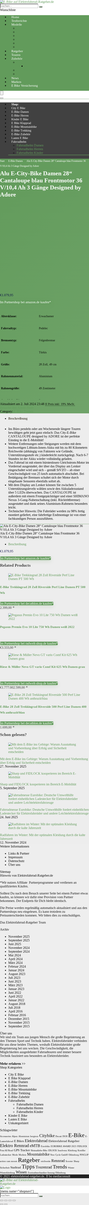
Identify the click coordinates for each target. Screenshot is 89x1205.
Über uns (14, 864)
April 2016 (15, 1011)
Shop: (15, 104)
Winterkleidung (7, 1173)
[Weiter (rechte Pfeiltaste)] (5, 1204)
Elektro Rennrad (14, 1145)
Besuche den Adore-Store (17, 407)
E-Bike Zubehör (20, 134)
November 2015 (19, 1022)
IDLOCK (52, 1150)
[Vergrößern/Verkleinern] (1, 1200)
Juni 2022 (14, 992)
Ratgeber (29, 1160)
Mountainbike (26, 32)
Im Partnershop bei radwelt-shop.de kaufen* (29, 643)
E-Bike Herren (20, 115)
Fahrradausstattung (29, 70)
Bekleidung (24, 62)
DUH (65, 1136)
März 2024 (15, 962)
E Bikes (19, 1141)
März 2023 (15, 985)
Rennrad (22, 43)
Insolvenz (62, 1150)
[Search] (1, 98)
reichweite (46, 1161)
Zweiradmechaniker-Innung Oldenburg (47, 1173)
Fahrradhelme (34, 66)
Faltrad (21, 35)
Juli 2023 (14, 977)
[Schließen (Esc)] (14, 1200)
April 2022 (15, 996)
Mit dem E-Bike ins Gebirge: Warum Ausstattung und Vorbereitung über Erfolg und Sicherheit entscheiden (44, 760)
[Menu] (1, 93)
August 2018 (16, 1004)
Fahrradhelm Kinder (30, 153)
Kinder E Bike (19, 119)
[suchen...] (40, 6)
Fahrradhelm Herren (30, 149)
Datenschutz (16, 861)
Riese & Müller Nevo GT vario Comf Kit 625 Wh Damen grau (42, 666)
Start (2, 161)
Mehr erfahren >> (12, 1063)
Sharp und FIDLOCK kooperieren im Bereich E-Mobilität (38, 784)
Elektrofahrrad (36, 1141)
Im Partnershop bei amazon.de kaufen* (25, 302)
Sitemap (5, 871)
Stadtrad (15, 1167)
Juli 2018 (14, 1007)
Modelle (16, 24)
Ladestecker (5, 1155)
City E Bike (18, 108)
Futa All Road (6, 1150)
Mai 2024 (14, 955)
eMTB (35, 1146)
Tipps (28, 1166)
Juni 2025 (14, 944)
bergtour (34, 1136)
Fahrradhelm (18, 141)
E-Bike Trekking (21, 130)
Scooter (69, 1161)
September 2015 (19, 1026)
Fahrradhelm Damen (30, 145)
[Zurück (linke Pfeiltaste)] (1, 1204)
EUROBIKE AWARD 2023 (63, 1146)
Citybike (22, 28)
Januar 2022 (16, 1000)
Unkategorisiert (18, 1123)
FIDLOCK (82, 1146)
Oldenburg (74, 1155)
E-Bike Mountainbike (24, 126)
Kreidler (81, 1150)
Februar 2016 (17, 1015)
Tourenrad (23, 39)
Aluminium (23, 1136)
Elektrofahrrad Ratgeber (63, 1141)
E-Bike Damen (20, 111)
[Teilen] (10, 1200)
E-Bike (76, 1135)
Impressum (15, 857)
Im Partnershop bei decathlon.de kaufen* (26, 603)
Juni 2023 (14, 981)
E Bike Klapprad (21, 123)
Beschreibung (18, 418)
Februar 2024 (17, 966)
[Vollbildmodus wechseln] (5, 1200)
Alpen (15, 1136)
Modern (22, 1155)
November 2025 (19, 936)
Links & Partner (18, 853)
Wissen (21, 1172)
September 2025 (19, 940)
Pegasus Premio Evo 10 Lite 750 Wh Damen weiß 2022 (37, 627)
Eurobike (45, 1146)
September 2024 (19, 951)
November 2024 (19, 948)
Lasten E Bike (19, 138)
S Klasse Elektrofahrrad (32, 47)
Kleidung (72, 1150)
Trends (60, 1166)
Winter (71, 1168)
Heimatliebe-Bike (39, 1150)
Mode (15, 1155)
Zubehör (16, 58)
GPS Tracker (22, 1150)
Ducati (58, 1136)
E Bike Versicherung (24, 85)
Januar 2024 (16, 970)
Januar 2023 (16, 989)
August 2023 (16, 974)
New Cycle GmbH (59, 1155)
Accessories (5, 1136)
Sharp (76, 1161)
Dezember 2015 (18, 1019)
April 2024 (15, 959)
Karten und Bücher (29, 74)
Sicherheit (5, 1168)
